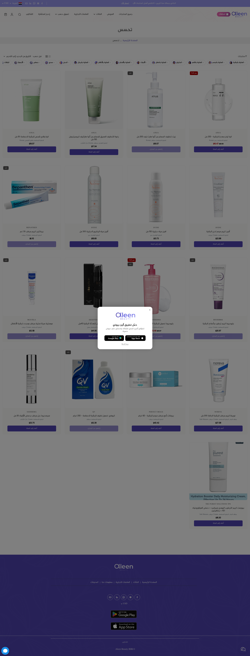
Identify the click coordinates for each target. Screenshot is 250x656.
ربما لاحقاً (125, 344)
